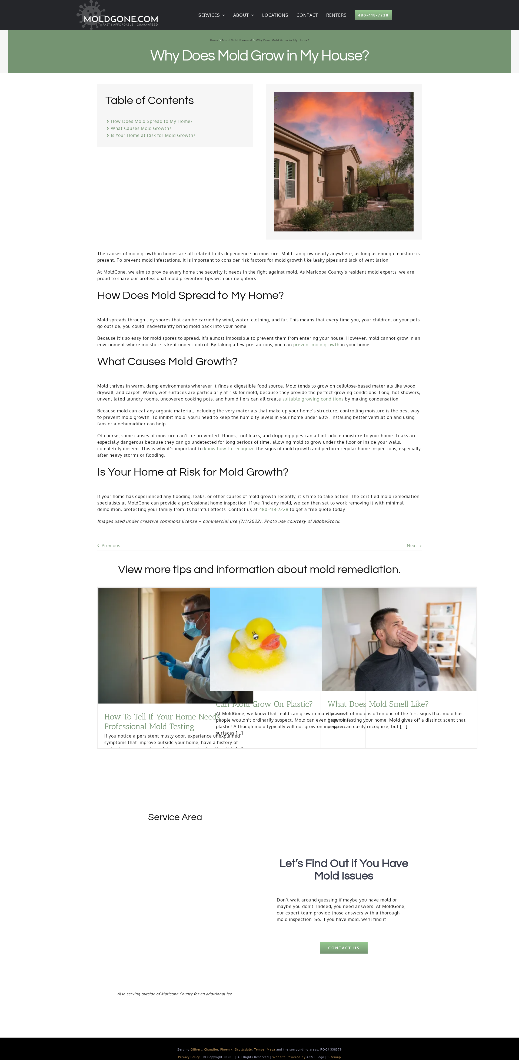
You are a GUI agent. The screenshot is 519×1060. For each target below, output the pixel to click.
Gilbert (196, 1049)
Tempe (259, 1049)
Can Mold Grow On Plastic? (264, 704)
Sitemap (334, 1057)
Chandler (211, 1049)
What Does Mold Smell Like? (378, 704)
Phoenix (226, 1049)
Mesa (271, 1049)
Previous (111, 545)
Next (412, 545)
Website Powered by (288, 1057)
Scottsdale (243, 1049)
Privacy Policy (189, 1057)
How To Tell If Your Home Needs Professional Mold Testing (162, 721)
